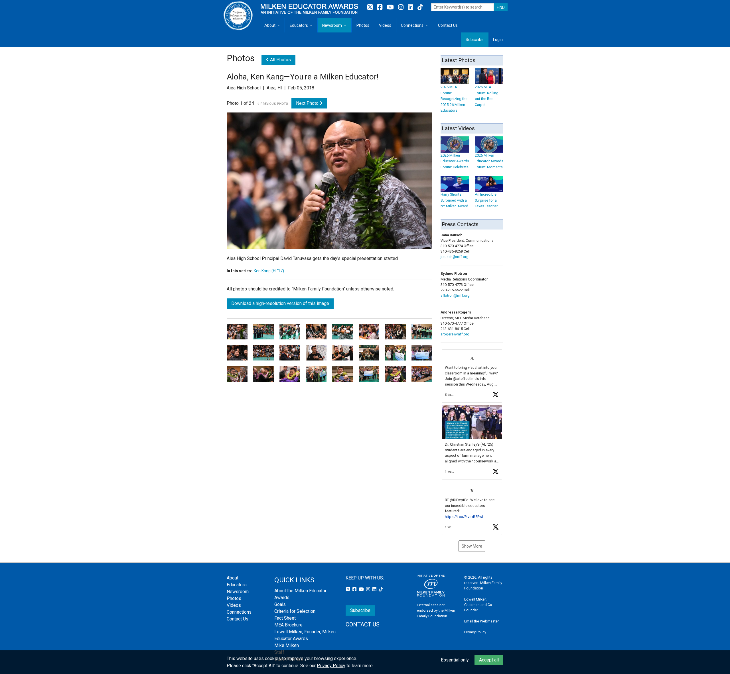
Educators (299, 25)
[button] (472, 376)
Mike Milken (286, 645)
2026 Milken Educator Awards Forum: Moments (489, 161)
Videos (385, 25)
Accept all (489, 660)
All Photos (280, 59)
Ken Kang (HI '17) (269, 271)
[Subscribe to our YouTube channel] (391, 7)
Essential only (455, 660)
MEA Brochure (288, 625)
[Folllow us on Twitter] (371, 7)
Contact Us (448, 25)
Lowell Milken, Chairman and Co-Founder (478, 604)
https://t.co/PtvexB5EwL (464, 517)
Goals (280, 604)
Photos (362, 25)
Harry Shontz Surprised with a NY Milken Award (454, 200)
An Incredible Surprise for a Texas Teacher (486, 200)
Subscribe (475, 39)
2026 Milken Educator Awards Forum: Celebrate (455, 161)
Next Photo (308, 103)
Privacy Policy (475, 632)
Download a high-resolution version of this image (280, 303)
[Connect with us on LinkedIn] (411, 7)
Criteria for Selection (294, 611)
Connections (412, 25)
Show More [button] (472, 546)
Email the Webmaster (481, 621)
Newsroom (332, 25)
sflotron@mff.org (455, 295)
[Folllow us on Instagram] (401, 7)
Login (498, 39)
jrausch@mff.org (455, 257)
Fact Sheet (285, 618)
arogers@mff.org (455, 334)
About (269, 25)
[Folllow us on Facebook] (380, 7)
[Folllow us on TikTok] (420, 7)
